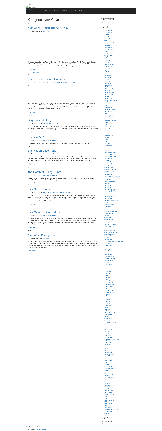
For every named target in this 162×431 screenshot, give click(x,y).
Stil (105, 379)
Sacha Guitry (108, 361)
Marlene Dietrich (109, 286)
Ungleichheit (108, 392)
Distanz (106, 113)
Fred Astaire (108, 147)
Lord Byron (107, 266)
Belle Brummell (108, 66)
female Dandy (108, 134)
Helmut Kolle (108, 187)
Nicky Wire (107, 311)
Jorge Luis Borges (109, 234)
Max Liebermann (109, 292)
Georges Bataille (109, 162)
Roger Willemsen (109, 354)
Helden (106, 183)
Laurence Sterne (109, 256)
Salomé (67, 192)
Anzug (106, 53)
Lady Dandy (108, 255)
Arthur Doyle (108, 55)
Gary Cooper (108, 158)
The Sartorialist (108, 387)
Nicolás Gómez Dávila (110, 313)
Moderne (107, 300)
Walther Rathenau (109, 404)
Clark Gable (107, 91)
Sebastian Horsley (109, 366)
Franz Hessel (108, 145)
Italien (106, 210)
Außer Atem (108, 61)
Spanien (106, 372)
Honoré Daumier (109, 197)
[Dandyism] (104, 23)
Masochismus (108, 290)
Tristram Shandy (109, 391)
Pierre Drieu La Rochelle (111, 339)
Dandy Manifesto (109, 92)
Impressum (72, 10)
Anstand (106, 51)
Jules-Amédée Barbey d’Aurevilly (114, 241)
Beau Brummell (109, 64)
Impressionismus (109, 204)
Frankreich (107, 143)
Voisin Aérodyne (109, 400)
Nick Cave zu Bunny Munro (45, 212)
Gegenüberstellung (40, 120)
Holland (106, 195)
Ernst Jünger (108, 128)
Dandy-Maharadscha (110, 100)
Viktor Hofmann (109, 394)
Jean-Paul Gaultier (110, 225)
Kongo (106, 247)
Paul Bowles (108, 328)
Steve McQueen (109, 377)
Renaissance (108, 352)
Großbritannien (108, 167)
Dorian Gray (108, 117)
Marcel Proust (108, 283)
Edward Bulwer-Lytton (110, 121)
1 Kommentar (37, 183)
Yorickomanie (108, 411)
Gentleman (107, 160)
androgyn (107, 46)
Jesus (106, 228)
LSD (105, 270)
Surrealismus (108, 383)
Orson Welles (108, 318)
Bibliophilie (46, 192)
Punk (105, 346)
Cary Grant (107, 83)
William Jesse (108, 407)
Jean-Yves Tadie (109, 226)
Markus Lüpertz (109, 285)
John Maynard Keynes (111, 232)
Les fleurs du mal (109, 258)
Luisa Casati (108, 271)
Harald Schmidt (109, 180)
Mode (106, 298)
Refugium (107, 350)
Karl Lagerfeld (47, 123)
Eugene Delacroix (109, 132)
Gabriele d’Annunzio (110, 156)
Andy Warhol (108, 47)
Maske (106, 288)
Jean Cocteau (108, 223)
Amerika (106, 44)
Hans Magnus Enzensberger (112, 178)
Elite (105, 124)
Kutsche (106, 253)
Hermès (106, 193)
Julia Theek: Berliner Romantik (47, 79)
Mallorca (107, 275)
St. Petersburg (108, 374)
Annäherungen (108, 49)
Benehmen (107, 68)
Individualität (108, 206)
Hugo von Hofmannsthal (111, 200)
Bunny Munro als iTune (42, 150)
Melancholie (108, 296)
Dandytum (64, 10)
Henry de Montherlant (110, 189)
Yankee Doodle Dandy (111, 409)
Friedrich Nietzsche (110, 152)
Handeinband (54, 192)
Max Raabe (107, 294)
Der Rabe (107, 106)
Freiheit (106, 151)
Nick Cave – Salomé (40, 189)
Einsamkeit (107, 122)
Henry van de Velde (110, 191)
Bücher (56, 10)
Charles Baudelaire (110, 87)
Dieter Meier (108, 111)
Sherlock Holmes (109, 368)
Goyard (106, 166)
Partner (81, 10)
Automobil (107, 62)
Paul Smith (107, 331)
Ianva (106, 202)
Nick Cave (46, 31)
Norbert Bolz (108, 315)
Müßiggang (107, 305)
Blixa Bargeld (108, 74)
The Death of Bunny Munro (44, 172)
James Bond (108, 217)
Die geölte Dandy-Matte (42, 235)
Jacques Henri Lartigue (111, 212)
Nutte (106, 316)
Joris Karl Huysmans (110, 236)
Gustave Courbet (109, 171)
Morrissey (107, 301)
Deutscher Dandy (55, 82)
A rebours (107, 34)
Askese (106, 59)
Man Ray (107, 277)
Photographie (108, 337)
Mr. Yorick (107, 303)
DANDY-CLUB (30, 9)
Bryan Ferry (107, 77)
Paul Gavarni (108, 330)
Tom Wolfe (107, 389)
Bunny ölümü (36, 137)
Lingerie (106, 262)
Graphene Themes (42, 429)
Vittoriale (107, 396)
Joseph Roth (108, 240)
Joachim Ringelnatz (110, 230)
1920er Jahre (108, 31)
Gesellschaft (108, 164)
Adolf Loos (107, 38)
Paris (105, 324)
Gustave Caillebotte (110, 169)
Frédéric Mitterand (109, 149)
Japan (106, 221)
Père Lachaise (108, 333)
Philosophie (107, 335)
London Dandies (109, 264)
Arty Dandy (107, 57)
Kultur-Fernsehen (109, 251)
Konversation (108, 249)
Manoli (106, 279)
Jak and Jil (107, 215)
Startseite (48, 10)
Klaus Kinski (108, 245)
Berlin (106, 70)
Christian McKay (109, 89)
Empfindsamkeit (109, 126)
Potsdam (107, 345)
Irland (106, 208)
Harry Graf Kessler (110, 182)
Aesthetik (107, 40)
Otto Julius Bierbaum (110, 322)
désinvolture (108, 107)
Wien (105, 406)
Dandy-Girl (107, 96)
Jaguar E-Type (108, 213)
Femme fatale (108, 136)
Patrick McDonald (109, 326)
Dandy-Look (108, 98)
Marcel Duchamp (109, 281)
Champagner (108, 85)
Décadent (107, 104)
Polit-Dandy (107, 343)
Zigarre (106, 413)
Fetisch (106, 137)
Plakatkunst (107, 341)
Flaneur (106, 141)
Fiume (106, 139)
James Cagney (108, 219)
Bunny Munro (47, 140)
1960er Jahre (108, 32)
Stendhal (107, 376)
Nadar (106, 307)
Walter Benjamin (109, 402)
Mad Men (107, 273)
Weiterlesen (32, 69)
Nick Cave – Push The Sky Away (48, 28)
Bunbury (106, 79)
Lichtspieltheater (109, 260)
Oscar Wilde (108, 320)
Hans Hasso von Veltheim (112, 176)
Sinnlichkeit (107, 370)
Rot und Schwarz (109, 358)
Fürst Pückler (64, 82)
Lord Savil (107, 268)
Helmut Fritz (108, 185)
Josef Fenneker (109, 238)
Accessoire (107, 36)
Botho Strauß (108, 76)
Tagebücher (108, 385)
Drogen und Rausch (110, 119)
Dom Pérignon (108, 115)
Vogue (106, 398)
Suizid (106, 381)
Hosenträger (108, 198)
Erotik (106, 130)
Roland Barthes (109, 356)
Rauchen (107, 348)
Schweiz (106, 364)
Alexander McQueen (110, 42)
